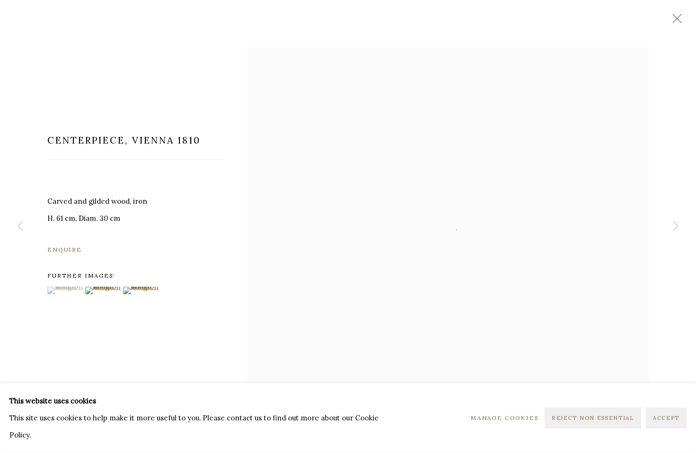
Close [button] (675, 21)
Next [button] (675, 226)
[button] (65, 290)
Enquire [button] (64, 249)
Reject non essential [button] (593, 418)
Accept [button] (666, 418)
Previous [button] (20, 226)
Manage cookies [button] (505, 417)
